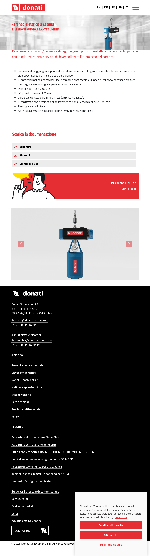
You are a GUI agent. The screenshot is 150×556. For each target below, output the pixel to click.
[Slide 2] (65, 275)
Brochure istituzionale (25, 409)
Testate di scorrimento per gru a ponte (36, 466)
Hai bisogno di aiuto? (123, 186)
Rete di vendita (21, 394)
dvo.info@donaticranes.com (29, 320)
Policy (15, 416)
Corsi (14, 513)
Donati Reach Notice (24, 380)
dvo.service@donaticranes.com (31, 340)
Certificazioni (20, 402)
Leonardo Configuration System (32, 481)
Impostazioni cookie (111, 545)
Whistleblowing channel (26, 521)
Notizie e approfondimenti (28, 387)
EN (98, 7)
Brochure (25, 146)
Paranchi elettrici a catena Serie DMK (35, 437)
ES (113, 7)
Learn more (121, 517)
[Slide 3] (71, 275)
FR (120, 7)
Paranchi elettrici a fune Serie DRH (33, 444)
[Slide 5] (85, 275)
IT (126, 7)
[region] (111, 524)
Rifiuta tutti (111, 535)
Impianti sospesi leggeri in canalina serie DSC (40, 474)
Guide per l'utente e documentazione (35, 491)
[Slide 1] (58, 275)
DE (106, 7)
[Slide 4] (78, 275)
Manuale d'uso (29, 163)
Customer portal (22, 506)
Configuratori (20, 499)
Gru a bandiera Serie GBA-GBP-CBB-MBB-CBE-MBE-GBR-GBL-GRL (54, 452)
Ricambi (24, 155)
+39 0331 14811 (26, 325)
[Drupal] (28, 7)
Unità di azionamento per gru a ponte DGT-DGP (42, 459)
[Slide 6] (91, 275)
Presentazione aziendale (27, 365)
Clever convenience (23, 372)
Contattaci (23, 530)
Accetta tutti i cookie (111, 525)
